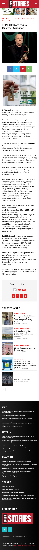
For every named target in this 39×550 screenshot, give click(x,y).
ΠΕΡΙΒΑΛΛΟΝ (18, 359)
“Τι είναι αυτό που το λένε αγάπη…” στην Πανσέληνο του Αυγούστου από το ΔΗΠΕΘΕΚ (16, 472)
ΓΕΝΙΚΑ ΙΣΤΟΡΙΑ (19, 313)
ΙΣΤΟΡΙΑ (15, 19)
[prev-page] (3, 389)
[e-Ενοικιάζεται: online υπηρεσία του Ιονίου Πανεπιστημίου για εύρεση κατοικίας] (7, 333)
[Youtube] (25, 296)
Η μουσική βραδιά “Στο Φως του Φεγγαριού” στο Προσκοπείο (18, 423)
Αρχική (5, 19)
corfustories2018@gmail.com (25, 546)
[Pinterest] (23, 69)
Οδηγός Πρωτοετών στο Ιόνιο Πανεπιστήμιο (13, 415)
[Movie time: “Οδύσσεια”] (7, 379)
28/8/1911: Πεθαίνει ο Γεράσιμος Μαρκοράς (13, 445)
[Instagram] (17, 296)
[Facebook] (10, 69)
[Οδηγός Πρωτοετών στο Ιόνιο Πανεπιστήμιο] (7, 349)
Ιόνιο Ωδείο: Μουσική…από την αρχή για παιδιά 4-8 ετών (16, 461)
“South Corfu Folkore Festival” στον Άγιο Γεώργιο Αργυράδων (18, 495)
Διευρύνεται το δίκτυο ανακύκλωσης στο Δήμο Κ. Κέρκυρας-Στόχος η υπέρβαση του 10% (25, 364)
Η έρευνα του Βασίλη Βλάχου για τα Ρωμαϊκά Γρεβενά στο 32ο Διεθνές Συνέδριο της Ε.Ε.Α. (24, 319)
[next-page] (6, 389)
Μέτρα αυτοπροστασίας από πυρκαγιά (12, 426)
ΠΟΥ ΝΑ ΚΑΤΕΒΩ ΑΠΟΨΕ (22, 377)
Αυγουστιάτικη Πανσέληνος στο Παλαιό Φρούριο (14, 448)
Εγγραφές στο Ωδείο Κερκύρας (10, 476)
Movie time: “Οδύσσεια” (23, 379)
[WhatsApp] (29, 69)
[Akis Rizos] (15, 290)
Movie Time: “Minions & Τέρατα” (10, 489)
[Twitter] (16, 69)
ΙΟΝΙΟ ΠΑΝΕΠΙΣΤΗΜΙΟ (21, 328)
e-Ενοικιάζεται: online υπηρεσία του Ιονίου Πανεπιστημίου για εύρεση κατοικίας (23, 334)
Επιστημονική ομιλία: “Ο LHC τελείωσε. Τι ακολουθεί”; (16, 451)
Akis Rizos (22, 289)
